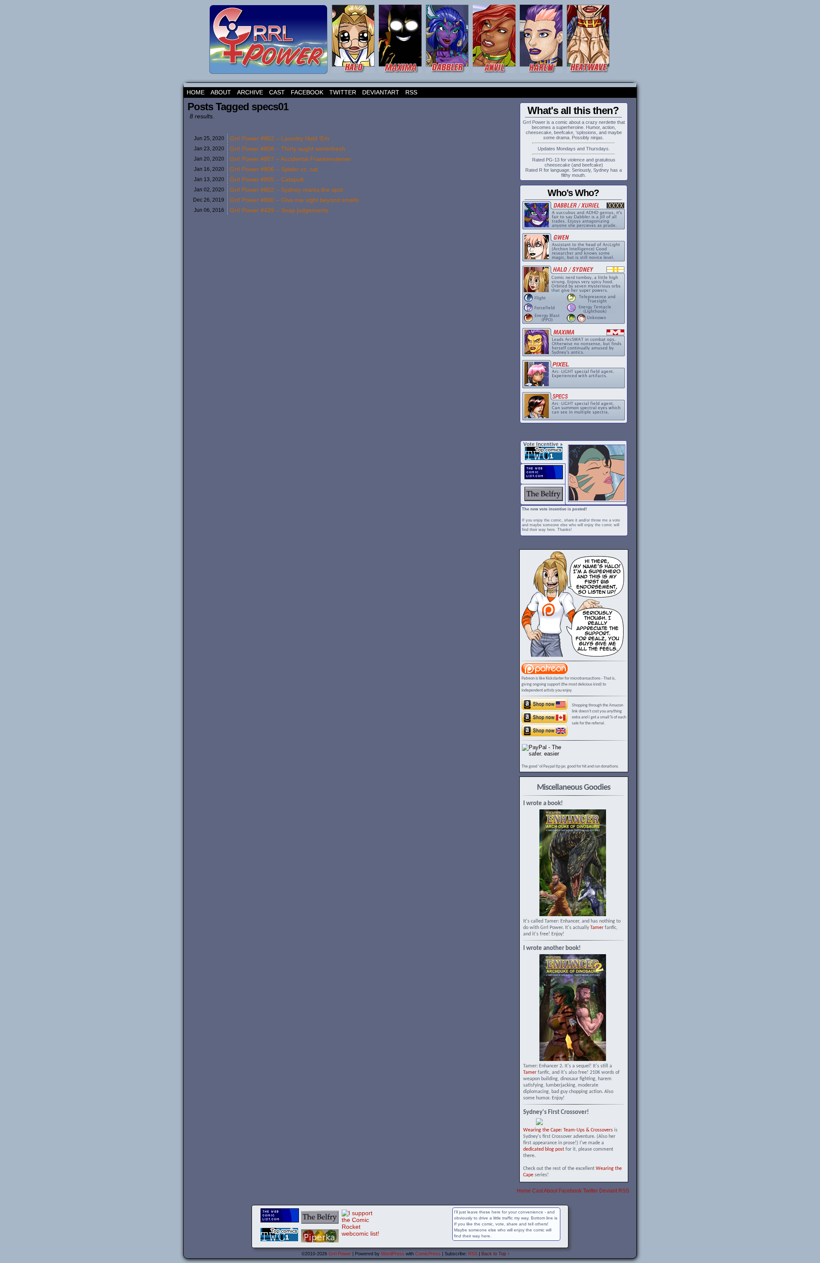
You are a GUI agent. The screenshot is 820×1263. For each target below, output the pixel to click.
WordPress (392, 1253)
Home (196, 92)
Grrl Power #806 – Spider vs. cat (274, 169)
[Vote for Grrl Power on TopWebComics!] (543, 458)
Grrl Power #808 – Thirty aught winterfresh (287, 148)
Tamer (596, 927)
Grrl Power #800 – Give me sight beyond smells (294, 199)
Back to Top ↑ (495, 1253)
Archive (250, 92)
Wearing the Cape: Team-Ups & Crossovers (568, 1130)
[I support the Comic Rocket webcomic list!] (361, 1233)
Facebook (307, 92)
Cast (277, 92)
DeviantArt (380, 92)
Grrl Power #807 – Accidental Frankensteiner (290, 158)
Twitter (342, 92)
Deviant (608, 1191)
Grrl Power (339, 1253)
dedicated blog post (543, 1149)
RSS (411, 92)
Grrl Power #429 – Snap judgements (279, 210)
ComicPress (428, 1253)
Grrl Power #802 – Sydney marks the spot (286, 189)
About (221, 92)
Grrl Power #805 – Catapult (267, 179)
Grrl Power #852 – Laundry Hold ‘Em (279, 138)
